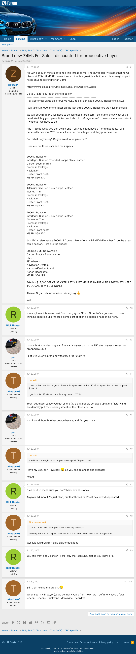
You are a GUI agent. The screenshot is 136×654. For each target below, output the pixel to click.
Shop (72, 38)
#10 (131, 581)
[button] (46, 39)
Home (7, 38)
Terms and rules (88, 642)
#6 (131, 449)
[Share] (127, 67)
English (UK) (16, 642)
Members (56, 38)
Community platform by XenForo (68, 648)
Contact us (72, 642)
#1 (131, 67)
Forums (20, 38)
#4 (131, 374)
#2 (131, 308)
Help (117, 642)
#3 (131, 339)
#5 (131, 414)
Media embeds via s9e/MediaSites (68, 651)
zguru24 (8, 61)
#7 (131, 484)
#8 (131, 516)
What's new (36, 38)
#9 (131, 550)
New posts (7, 44)
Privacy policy (106, 642)
